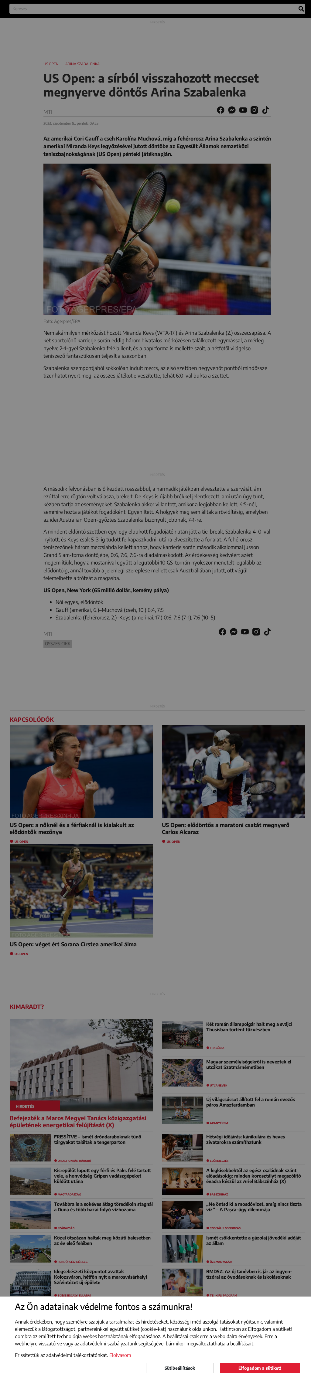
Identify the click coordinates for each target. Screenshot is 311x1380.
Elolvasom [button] (120, 1355)
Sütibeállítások (180, 1368)
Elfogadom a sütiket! (259, 1368)
